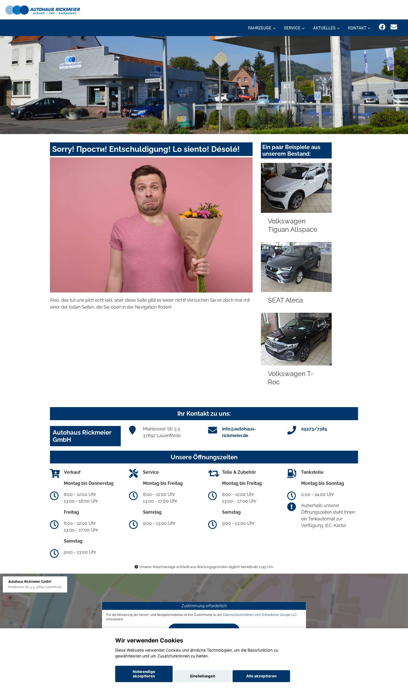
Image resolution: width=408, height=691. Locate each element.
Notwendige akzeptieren (144, 673)
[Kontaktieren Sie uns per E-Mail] (394, 27)
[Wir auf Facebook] (382, 27)
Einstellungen (202, 676)
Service (292, 28)
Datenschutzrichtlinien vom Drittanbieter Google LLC (260, 615)
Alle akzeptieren (261, 676)
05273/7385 (314, 429)
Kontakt (357, 28)
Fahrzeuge (259, 28)
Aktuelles (324, 28)
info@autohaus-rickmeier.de (239, 432)
